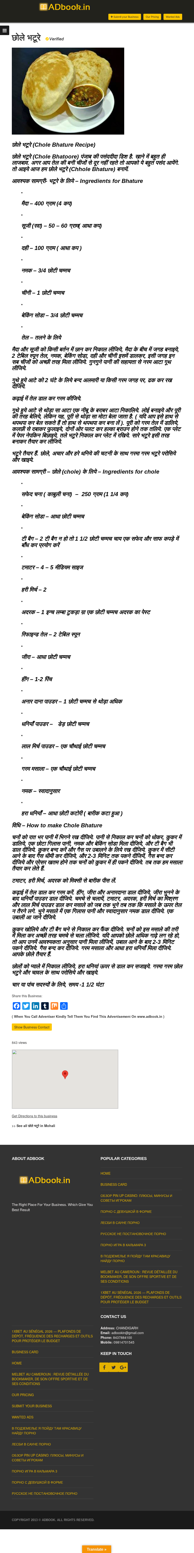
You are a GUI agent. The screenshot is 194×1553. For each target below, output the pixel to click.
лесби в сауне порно (120, 1222)
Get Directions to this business (34, 1116)
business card (114, 1184)
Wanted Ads (173, 16)
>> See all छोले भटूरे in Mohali (33, 1125)
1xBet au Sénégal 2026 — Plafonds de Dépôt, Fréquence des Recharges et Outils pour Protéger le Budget (141, 1297)
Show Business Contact (31, 1027)
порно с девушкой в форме (126, 1211)
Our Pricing (152, 16)
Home (105, 1173)
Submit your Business (126, 16)
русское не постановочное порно (133, 1233)
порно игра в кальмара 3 (123, 1244)
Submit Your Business (32, 1406)
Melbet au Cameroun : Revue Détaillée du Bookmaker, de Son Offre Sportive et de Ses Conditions (139, 1276)
